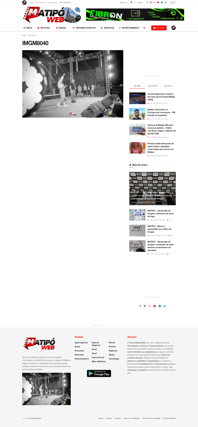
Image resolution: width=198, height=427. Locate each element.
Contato (109, 418)
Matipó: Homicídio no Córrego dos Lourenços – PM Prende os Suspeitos (161, 112)
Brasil (62, 27)
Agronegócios (81, 342)
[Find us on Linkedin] (165, 306)
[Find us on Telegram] (162, 2)
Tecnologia (114, 358)
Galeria (160, 28)
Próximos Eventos (86, 27)
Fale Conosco (40, 2)
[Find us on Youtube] (154, 306)
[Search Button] (144, 27)
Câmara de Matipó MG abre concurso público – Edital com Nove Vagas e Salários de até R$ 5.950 (161, 129)
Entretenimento (130, 27)
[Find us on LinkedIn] (165, 2)
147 (169, 220)
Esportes (109, 27)
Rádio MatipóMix (65, 2)
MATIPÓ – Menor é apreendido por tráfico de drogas (159, 229)
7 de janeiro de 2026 (157, 220)
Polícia (112, 342)
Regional (113, 350)
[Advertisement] (152, 56)
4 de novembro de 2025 (158, 235)
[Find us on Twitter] (151, 2)
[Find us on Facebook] (147, 2)
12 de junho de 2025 (157, 254)
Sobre (100, 418)
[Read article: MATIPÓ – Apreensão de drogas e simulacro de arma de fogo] (137, 215)
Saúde (112, 354)
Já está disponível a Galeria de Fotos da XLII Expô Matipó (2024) (161, 96)
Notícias (45, 27)
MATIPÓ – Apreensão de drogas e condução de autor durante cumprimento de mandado (160, 246)
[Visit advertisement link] (135, 14)
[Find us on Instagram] (154, 2)
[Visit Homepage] (52, 14)
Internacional (98, 357)
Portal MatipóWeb (34, 418)
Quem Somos (52, 2)
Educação (79, 354)
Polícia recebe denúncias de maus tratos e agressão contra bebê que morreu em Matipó (160, 147)
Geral (94, 349)
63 (154, 202)
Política (112, 346)
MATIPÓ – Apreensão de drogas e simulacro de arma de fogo (160, 213)
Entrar (124, 2)
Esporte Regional (96, 344)
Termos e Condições (132, 418)
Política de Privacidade (151, 418)
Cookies (117, 418)
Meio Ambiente (99, 361)
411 (169, 254)
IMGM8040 (32, 35)
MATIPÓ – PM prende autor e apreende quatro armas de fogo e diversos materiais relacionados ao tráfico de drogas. (151, 195)
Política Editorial (169, 418)
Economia (79, 350)
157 (171, 235)
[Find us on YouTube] (158, 2)
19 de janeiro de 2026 (141, 202)
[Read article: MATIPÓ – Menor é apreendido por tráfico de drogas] (137, 230)
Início (32, 2)
